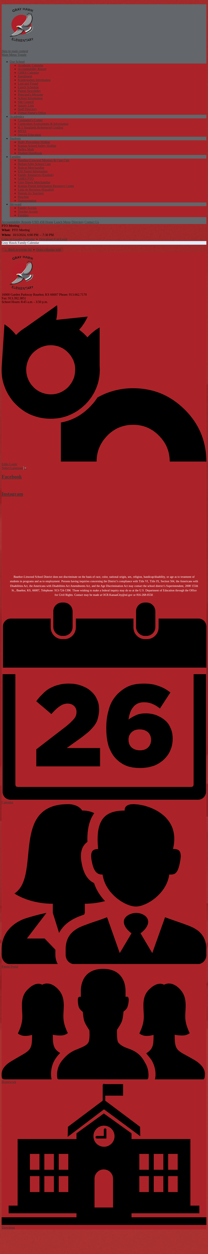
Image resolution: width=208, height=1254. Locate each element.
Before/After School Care (34, 164)
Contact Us (91, 222)
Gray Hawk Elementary (22, 24)
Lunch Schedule (28, 87)
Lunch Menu (62, 222)
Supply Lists (26, 105)
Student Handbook (30, 153)
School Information (30, 98)
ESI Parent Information (33, 171)
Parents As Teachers (31, 193)
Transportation (27, 200)
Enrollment (25, 76)
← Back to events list (18, 249)
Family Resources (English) (35, 175)
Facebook (12, 476)
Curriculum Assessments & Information (43, 124)
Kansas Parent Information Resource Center (46, 186)
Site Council (26, 102)
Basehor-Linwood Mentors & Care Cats (43, 160)
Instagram (12, 494)
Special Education (29, 134)
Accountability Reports (16, 222)
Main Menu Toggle (14, 54)
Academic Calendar (30, 65)
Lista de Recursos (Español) (36, 189)
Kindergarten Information (34, 80)
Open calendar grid (48, 249)
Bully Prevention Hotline (34, 142)
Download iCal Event (53, 239)
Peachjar (23, 197)
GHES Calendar (28, 72)
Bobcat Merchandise (31, 167)
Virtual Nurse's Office (32, 113)
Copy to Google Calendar (18, 239)
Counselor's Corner (30, 120)
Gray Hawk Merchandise (34, 182)
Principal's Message (30, 94)
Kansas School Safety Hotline (37, 145)
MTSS (22, 131)
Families (23, 215)
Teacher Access (28, 211)
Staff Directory (27, 109)
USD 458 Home (42, 222)
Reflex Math (26, 149)
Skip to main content (15, 51)
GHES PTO (26, 178)
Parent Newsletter (29, 91)
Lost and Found (28, 83)
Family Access (27, 208)
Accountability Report (32, 69)
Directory (78, 222)
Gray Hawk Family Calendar (20, 243)
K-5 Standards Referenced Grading (40, 127)
